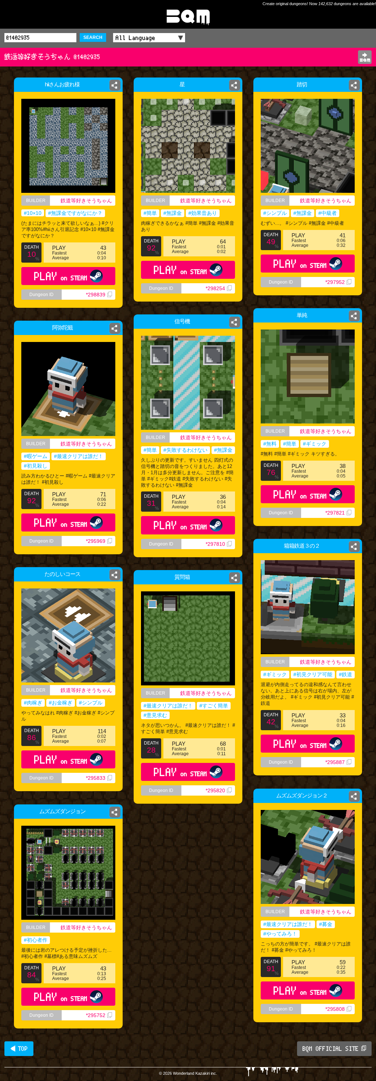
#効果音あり (202, 213)
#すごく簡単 (213, 706)
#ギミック (314, 444)
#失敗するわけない (185, 450)
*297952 (335, 282)
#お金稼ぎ (60, 703)
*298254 (215, 288)
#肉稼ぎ (33, 703)
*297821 (335, 513)
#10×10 (32, 213)
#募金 (325, 924)
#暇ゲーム (35, 456)
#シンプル (275, 213)
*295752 (95, 1015)
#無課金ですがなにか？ (75, 213)
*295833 (95, 778)
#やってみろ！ (280, 934)
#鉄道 (345, 674)
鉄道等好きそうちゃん (86, 200)
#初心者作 (35, 940)
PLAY (60, 276)
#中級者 (327, 213)
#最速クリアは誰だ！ (78, 456)
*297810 (215, 544)
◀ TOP (19, 1048)
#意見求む (155, 715)
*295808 (335, 1009)
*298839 (95, 295)
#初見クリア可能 (312, 674)
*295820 (215, 790)
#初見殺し (35, 466)
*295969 (95, 541)
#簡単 (150, 213)
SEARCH (92, 37)
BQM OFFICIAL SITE (331, 1048)
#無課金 (172, 213)
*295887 (335, 762)
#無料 (269, 444)
